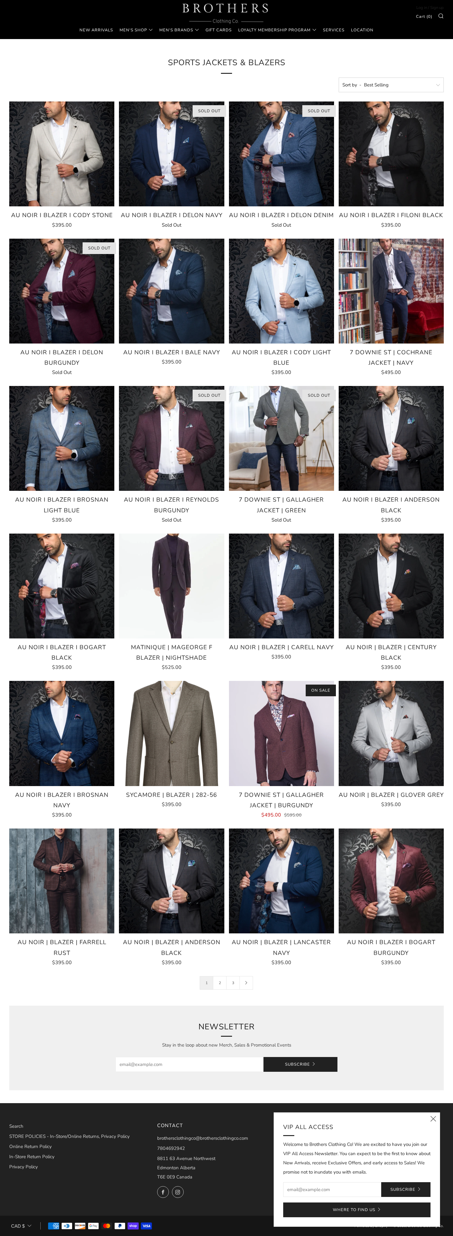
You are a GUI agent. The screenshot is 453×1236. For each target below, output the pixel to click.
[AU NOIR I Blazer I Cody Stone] (61, 153)
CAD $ (18, 1226)
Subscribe (297, 1064)
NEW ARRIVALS (96, 30)
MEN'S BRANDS (176, 30)
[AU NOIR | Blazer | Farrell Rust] (61, 881)
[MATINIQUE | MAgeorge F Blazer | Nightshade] (171, 586)
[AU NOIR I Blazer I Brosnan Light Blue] (61, 438)
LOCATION (362, 30)
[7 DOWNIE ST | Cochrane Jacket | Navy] (391, 291)
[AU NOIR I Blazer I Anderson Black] (391, 438)
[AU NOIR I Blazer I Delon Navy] (171, 153)
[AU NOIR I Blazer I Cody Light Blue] (281, 291)
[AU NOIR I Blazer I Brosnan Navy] (61, 733)
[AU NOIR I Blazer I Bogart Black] (61, 586)
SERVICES (334, 30)
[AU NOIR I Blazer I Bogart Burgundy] (391, 881)
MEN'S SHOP (133, 30)
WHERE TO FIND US (354, 1210)
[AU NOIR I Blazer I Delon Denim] (281, 153)
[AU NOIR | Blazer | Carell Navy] (281, 586)
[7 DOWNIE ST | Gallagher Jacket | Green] (281, 438)
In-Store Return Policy (32, 1157)
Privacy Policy (23, 1167)
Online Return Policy (30, 1146)
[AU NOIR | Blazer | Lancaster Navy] (281, 881)
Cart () (424, 16)
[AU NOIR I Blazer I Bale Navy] (171, 291)
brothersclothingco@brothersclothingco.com (202, 1138)
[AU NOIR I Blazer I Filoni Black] (391, 153)
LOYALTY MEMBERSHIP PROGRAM (274, 30)
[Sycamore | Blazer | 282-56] (171, 733)
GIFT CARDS (219, 30)
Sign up (437, 7)
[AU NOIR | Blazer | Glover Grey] (391, 733)
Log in (421, 7)
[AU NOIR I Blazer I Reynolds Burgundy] (171, 438)
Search (16, 1126)
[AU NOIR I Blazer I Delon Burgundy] (61, 291)
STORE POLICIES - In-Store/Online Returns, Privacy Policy (69, 1136)
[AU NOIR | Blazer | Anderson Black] (171, 881)
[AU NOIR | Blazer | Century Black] (391, 586)
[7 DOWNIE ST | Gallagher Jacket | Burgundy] (281, 733)
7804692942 (171, 1148)
